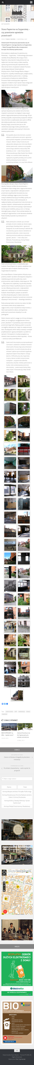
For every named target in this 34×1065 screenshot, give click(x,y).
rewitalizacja (22, 711)
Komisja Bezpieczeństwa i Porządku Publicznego (17, 791)
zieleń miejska (9, 711)
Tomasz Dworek (10, 39)
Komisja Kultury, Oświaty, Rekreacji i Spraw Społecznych (17, 802)
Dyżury (9, 787)
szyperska (4, 714)
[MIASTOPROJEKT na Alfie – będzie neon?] (9, 726)
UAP (16, 711)
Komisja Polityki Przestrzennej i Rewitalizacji (17, 806)
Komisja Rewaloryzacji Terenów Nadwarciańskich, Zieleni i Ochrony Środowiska (17, 796)
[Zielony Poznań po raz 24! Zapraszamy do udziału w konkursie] (24, 726)
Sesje (25, 787)
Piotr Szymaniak (20, 1060)
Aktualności (5, 24)
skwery (28, 711)
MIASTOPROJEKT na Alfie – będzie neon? (7, 734)
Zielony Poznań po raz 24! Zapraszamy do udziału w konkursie (23, 735)
